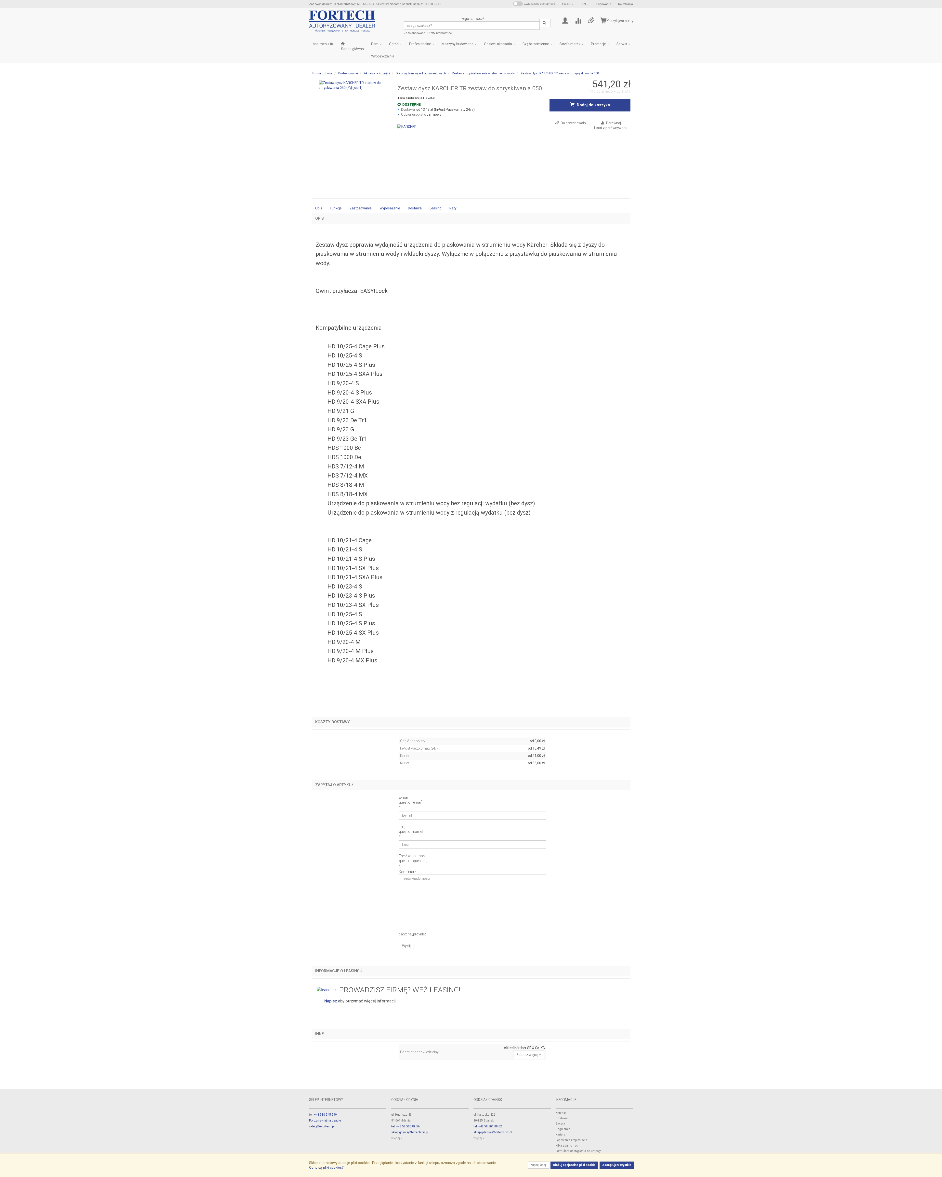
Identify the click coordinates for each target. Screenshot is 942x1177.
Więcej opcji (538, 1165)
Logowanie (603, 4)
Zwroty (560, 1123)
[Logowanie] (565, 20)
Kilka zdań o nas (567, 1145)
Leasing (436, 208)
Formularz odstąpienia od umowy (578, 1151)
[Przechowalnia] (591, 20)
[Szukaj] (544, 23)
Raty (453, 208)
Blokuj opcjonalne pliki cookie (574, 1165)
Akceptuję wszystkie (616, 1165)
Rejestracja (625, 4)
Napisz (330, 1001)
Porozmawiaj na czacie (325, 1120)
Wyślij (406, 946)
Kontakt (561, 1113)
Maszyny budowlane (458, 44)
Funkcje (336, 208)
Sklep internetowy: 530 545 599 (353, 4)
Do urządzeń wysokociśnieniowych (421, 73)
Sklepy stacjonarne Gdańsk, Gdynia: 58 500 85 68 (408, 4)
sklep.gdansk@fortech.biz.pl (492, 1132)
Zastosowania (361, 208)
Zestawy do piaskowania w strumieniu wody (483, 73)
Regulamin (563, 1129)
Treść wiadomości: (413, 858)
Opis (318, 208)
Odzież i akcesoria (498, 44)
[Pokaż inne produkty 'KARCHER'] (407, 127)
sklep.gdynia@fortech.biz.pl (410, 1132)
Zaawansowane (414, 33)
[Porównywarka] (578, 20)
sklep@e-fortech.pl (321, 1126)
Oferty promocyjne (439, 33)
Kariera (560, 1134)
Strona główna (322, 73)
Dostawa (415, 208)
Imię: (411, 829)
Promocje (599, 44)
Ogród (394, 44)
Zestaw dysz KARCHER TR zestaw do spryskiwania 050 (560, 73)
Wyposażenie (389, 208)
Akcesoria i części (377, 73)
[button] (568, 4)
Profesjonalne (420, 44)
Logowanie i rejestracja (571, 1140)
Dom (375, 44)
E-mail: (410, 799)
